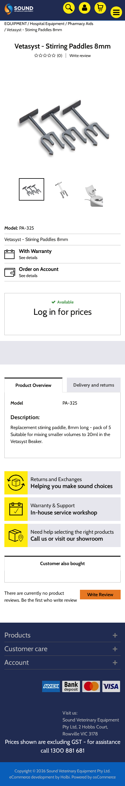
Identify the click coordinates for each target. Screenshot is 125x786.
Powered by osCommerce (94, 777)
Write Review (100, 594)
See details (28, 257)
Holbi (65, 777)
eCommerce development (31, 777)
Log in (44, 311)
